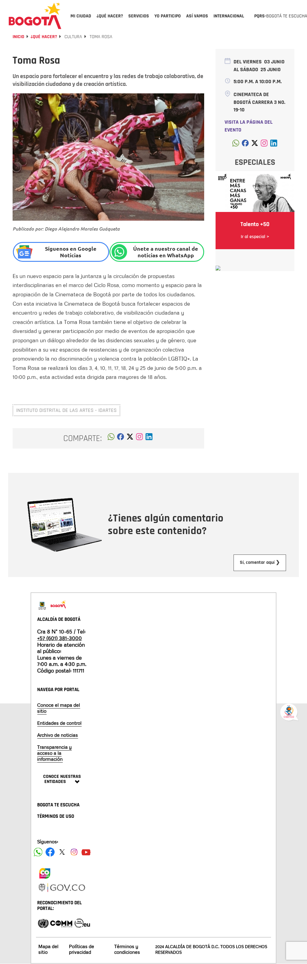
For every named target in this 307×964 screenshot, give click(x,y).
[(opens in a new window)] (139, 438)
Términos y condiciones (127, 949)
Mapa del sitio (48, 949)
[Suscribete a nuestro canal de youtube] (86, 852)
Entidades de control (59, 723)
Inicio (18, 37)
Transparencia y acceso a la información (54, 753)
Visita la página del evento (249, 126)
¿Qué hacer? (44, 37)
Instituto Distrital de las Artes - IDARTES (66, 410)
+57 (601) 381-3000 (59, 638)
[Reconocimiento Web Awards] (82, 922)
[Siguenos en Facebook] (38, 852)
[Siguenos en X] (62, 852)
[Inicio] (35, 15)
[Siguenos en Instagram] (74, 852)
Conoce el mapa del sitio (58, 708)
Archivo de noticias (57, 735)
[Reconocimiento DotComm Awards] (61, 922)
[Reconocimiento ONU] (43, 922)
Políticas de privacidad (81, 949)
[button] (111, 438)
